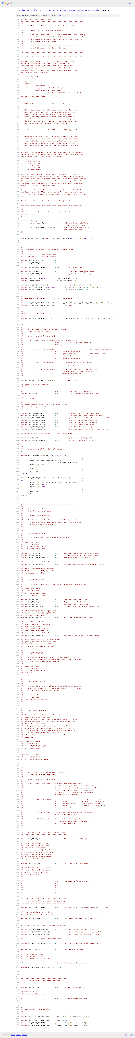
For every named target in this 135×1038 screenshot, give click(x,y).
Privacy (18, 1035)
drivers (82, 10)
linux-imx (26, 10)
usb (89, 10)
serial (95, 10)
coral (18, 10)
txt (126, 1035)
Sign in (130, 3)
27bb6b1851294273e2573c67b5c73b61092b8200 (53, 10)
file (59, 15)
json (131, 1035)
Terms (24, 1035)
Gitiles (13, 1035)
